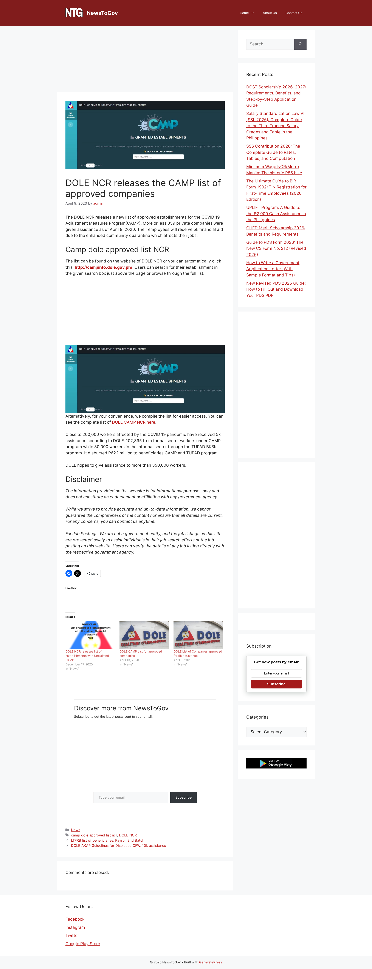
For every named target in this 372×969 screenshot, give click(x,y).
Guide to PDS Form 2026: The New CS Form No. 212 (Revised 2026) (276, 248)
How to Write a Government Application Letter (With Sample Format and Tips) (272, 269)
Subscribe (183, 797)
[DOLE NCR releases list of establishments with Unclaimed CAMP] (90, 635)
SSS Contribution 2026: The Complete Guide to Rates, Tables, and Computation (273, 152)
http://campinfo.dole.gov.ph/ (103, 267)
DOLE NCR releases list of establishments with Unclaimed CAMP (87, 656)
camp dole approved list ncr (94, 835)
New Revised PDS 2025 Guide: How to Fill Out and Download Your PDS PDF (276, 289)
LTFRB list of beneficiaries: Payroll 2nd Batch (107, 840)
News (75, 830)
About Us (270, 13)
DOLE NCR (128, 835)
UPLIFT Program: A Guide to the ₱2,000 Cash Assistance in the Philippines (276, 213)
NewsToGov (102, 13)
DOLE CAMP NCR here (133, 422)
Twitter (72, 935)
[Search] (300, 44)
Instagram (75, 927)
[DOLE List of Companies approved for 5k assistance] (198, 635)
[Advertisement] (145, 60)
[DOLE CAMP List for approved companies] (144, 635)
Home (244, 13)
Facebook (74, 919)
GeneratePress (210, 962)
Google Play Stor (81, 943)
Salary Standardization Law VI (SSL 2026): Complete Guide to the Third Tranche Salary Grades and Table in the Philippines (275, 125)
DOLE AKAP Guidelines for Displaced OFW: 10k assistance (118, 845)
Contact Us (293, 13)
